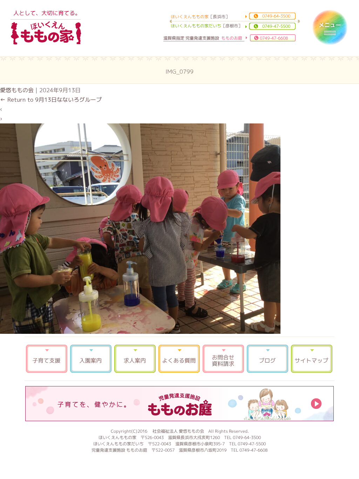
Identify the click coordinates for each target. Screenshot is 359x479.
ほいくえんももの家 (46, 33)
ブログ (267, 359)
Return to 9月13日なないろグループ (51, 99)
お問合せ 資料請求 (223, 359)
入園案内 (90, 359)
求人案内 (135, 359)
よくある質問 (179, 359)
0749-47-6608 (274, 38)
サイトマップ (311, 359)
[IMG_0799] (140, 332)
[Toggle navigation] (329, 27)
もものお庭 (179, 403)
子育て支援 (46, 359)
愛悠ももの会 (17, 90)
